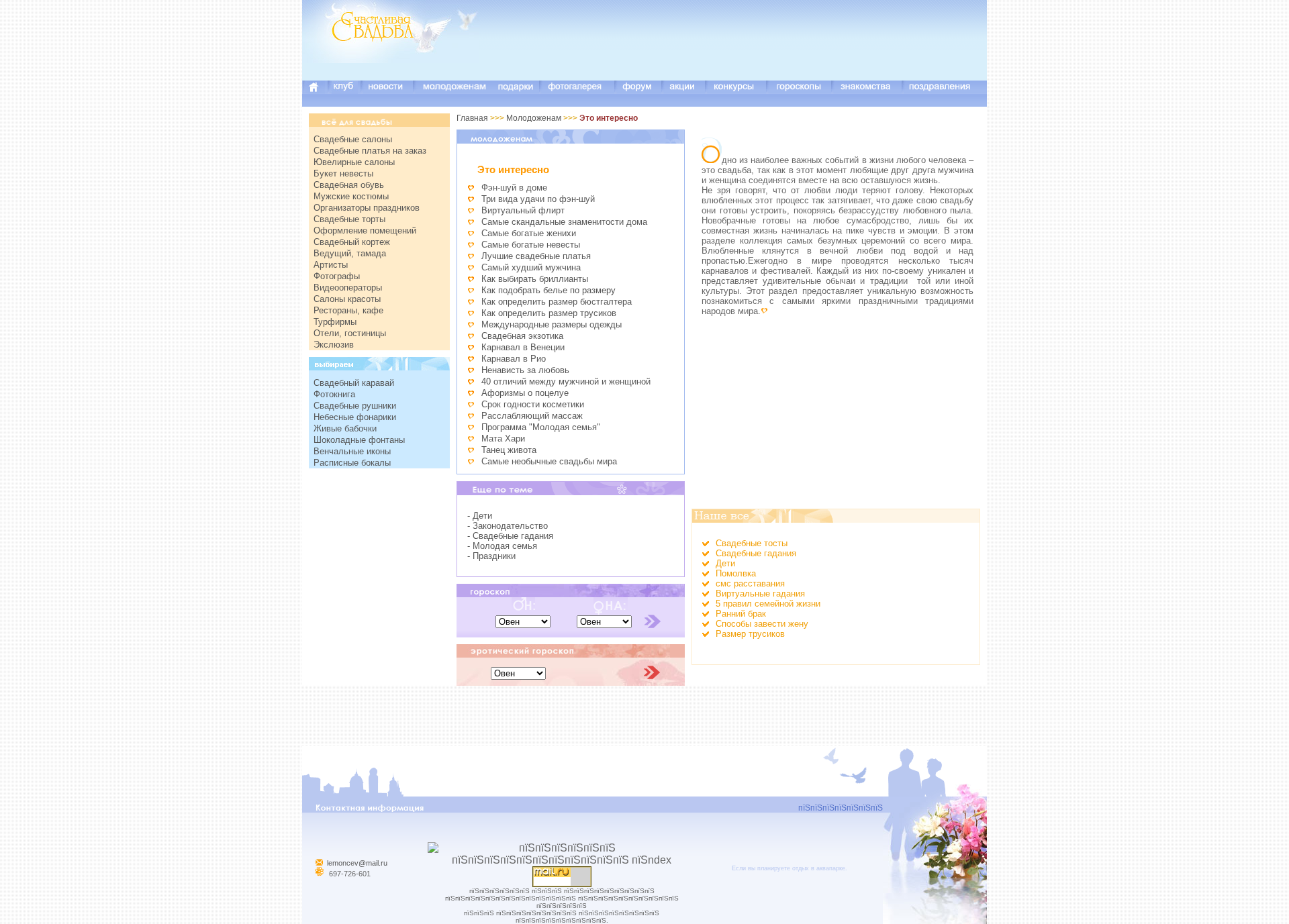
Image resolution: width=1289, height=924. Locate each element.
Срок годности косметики (532, 404)
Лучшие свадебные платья (536, 256)
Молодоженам (533, 118)
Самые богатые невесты (530, 245)
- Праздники (491, 556)
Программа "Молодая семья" (540, 427)
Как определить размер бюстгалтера (556, 302)
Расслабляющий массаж (532, 416)
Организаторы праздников (367, 208)
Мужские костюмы (351, 196)
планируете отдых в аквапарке (801, 868)
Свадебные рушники (355, 406)
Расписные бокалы (352, 463)
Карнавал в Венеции (523, 347)
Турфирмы (335, 322)
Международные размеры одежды (551, 324)
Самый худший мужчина (531, 267)
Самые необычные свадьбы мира (549, 461)
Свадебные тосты (751, 543)
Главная (472, 118)
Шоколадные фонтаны (359, 440)
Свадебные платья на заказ (370, 151)
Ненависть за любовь (525, 370)
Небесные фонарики (355, 417)
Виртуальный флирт (523, 210)
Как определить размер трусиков (548, 313)
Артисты (331, 265)
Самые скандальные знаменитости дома (564, 222)
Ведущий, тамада (350, 253)
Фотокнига (334, 394)
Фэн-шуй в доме (514, 188)
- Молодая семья (502, 546)
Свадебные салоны (353, 139)
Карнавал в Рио (513, 359)
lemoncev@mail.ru (357, 863)
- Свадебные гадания (510, 536)
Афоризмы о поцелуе (525, 393)
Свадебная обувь (349, 185)
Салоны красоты (347, 299)
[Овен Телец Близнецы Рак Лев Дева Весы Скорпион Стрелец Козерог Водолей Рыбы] (523, 621)
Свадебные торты (349, 219)
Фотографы (337, 276)
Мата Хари (503, 438)
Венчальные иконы (352, 451)
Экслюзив (334, 345)
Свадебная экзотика (522, 336)
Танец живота (508, 450)
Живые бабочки (345, 428)
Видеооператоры (348, 288)
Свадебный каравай (354, 383)
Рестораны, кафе (348, 310)
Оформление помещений (365, 230)
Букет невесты (343, 173)
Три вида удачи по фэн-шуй (538, 199)
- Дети (479, 516)
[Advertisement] (742, 50)
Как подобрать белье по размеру (548, 290)
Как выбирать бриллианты (534, 279)
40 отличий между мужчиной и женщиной (566, 381)
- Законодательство (507, 526)
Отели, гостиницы (350, 333)
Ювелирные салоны (354, 162)
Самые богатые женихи (528, 233)
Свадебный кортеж (352, 242)
